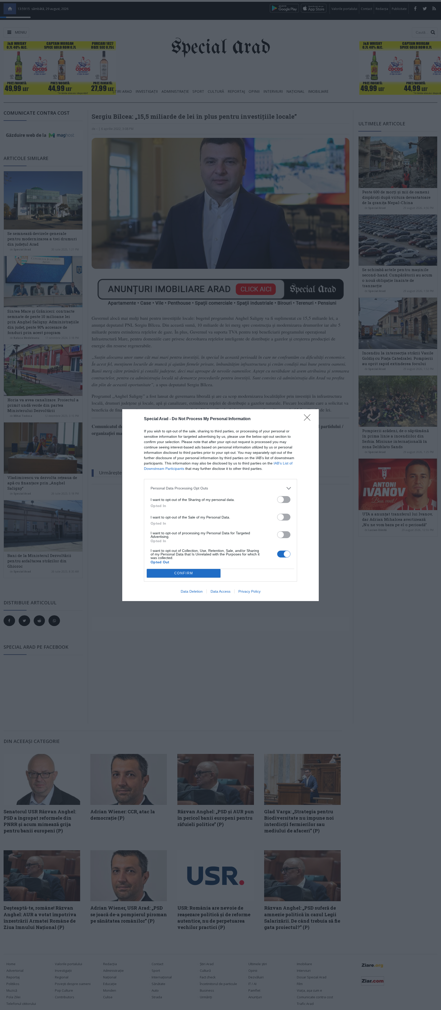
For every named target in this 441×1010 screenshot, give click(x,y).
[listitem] (220, 488)
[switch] (283, 499)
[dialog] (220, 505)
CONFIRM (183, 573)
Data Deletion (192, 591)
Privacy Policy (249, 591)
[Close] (309, 419)
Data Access (220, 591)
